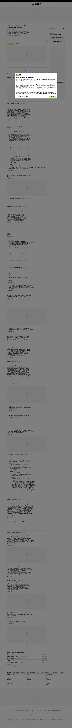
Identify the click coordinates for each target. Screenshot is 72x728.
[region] (36, 85)
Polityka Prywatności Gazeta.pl (47, 93)
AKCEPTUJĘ (52, 96)
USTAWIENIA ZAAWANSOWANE (23, 96)
